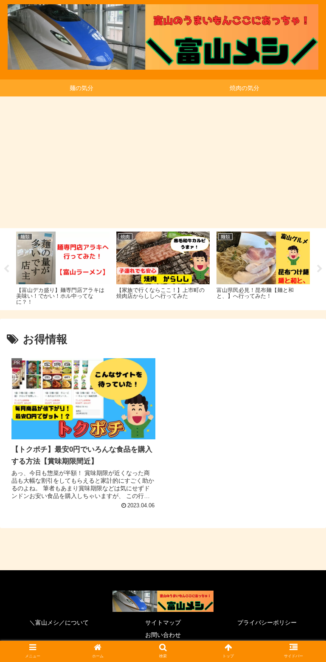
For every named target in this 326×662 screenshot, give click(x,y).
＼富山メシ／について (59, 622)
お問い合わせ (163, 634)
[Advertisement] (163, 160)
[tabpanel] (63, 268)
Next (319, 269)
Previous (6, 269)
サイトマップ (163, 622)
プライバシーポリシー (267, 622)
